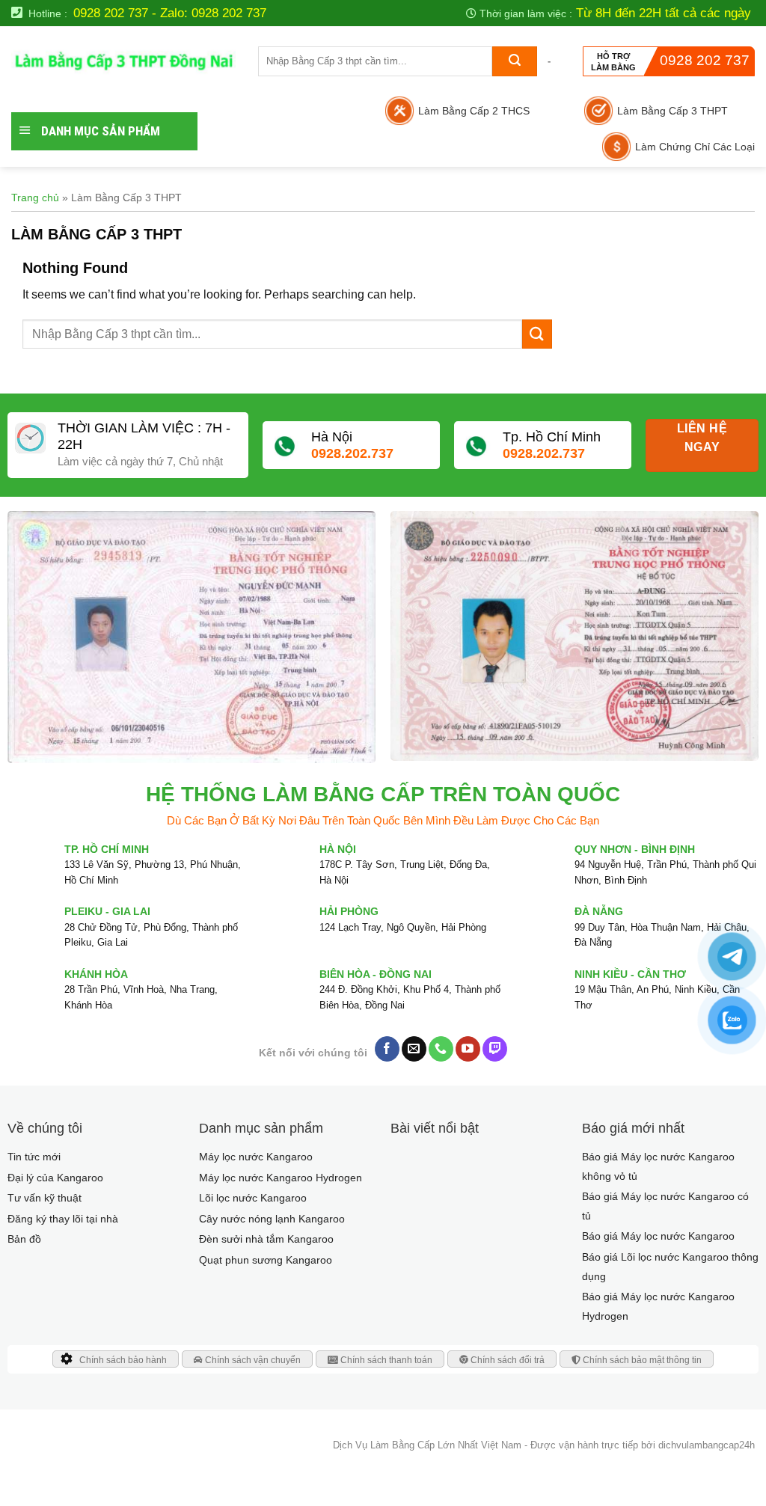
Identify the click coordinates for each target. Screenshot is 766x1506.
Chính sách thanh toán (385, 1360)
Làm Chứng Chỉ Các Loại (695, 147)
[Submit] (514, 61)
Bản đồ (24, 1239)
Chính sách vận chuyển (252, 1360)
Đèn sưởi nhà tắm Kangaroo (266, 1239)
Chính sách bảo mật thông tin (641, 1360)
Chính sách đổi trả (506, 1360)
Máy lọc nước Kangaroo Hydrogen (280, 1178)
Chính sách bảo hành (123, 1360)
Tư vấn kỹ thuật (44, 1198)
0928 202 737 (705, 60)
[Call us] (441, 1049)
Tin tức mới (34, 1157)
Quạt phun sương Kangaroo (265, 1260)
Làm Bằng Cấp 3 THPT (672, 111)
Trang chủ (35, 197)
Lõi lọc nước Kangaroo (253, 1198)
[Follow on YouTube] (468, 1049)
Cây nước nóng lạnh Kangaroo (272, 1219)
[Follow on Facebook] (387, 1049)
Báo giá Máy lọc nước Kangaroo (658, 1236)
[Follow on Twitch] (494, 1049)
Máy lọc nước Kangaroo (256, 1157)
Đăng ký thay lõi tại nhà (62, 1219)
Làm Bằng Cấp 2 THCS (474, 111)
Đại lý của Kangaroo (55, 1178)
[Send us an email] (414, 1049)
